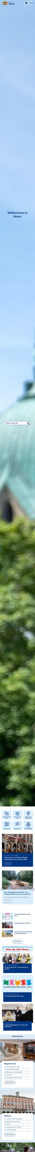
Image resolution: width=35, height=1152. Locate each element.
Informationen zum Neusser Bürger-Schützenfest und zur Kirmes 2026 (16, 858)
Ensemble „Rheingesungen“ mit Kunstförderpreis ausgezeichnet (14, 893)
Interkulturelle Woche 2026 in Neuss (22, 915)
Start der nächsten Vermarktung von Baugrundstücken (23, 932)
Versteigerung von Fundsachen (22, 923)
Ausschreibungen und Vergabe (13, 1127)
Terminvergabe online (11, 1069)
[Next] (33, 889)
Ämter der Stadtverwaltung (13, 1119)
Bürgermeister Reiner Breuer (13, 1121)
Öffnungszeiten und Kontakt (13, 1072)
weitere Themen (10, 1082)
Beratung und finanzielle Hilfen (14, 1077)
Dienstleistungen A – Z (11, 1066)
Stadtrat (8, 1124)
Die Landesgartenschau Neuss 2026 (14, 996)
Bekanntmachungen (11, 1130)
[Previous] (2, 889)
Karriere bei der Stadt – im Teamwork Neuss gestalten (16, 968)
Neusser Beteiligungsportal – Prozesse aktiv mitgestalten (16, 1025)
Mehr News (17, 941)
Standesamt (9, 1075)
